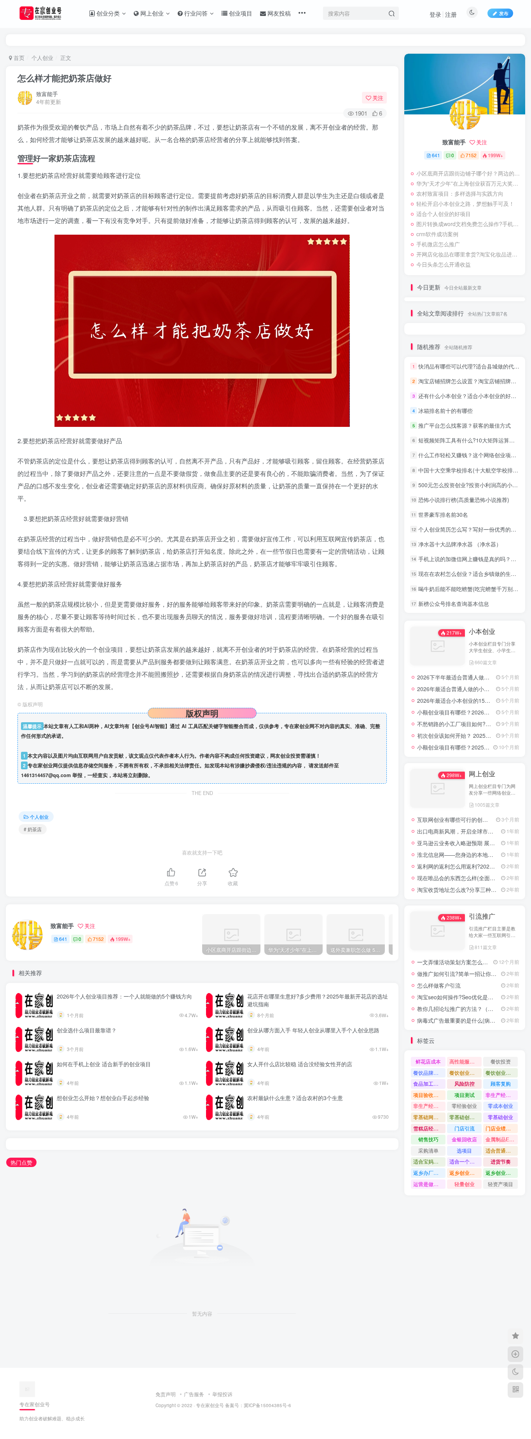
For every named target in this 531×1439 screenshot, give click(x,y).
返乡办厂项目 (428, 1172)
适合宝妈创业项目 (429, 1161)
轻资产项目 (500, 1184)
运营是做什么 (428, 1184)
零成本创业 (500, 1105)
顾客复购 (501, 1083)
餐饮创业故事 (501, 1072)
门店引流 (464, 1128)
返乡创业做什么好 (502, 1172)
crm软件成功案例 (437, 234)
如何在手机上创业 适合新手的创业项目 (104, 1064)
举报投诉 (222, 1394)
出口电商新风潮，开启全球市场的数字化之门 (471, 831)
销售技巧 (428, 1139)
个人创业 (42, 57)
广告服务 (194, 1394)
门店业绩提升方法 (502, 1128)
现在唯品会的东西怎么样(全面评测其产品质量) (473, 878)
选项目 (464, 1150)
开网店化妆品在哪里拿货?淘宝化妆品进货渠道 (468, 254)
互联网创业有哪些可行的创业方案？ (460, 819)
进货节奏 (501, 1161)
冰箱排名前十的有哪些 (445, 410)
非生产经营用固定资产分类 (429, 1105)
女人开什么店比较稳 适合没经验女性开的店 (299, 1064)
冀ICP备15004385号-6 (267, 1405)
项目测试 (464, 1095)
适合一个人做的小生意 (465, 1161)
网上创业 (482, 773)
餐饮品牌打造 (428, 1072)
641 (63, 938)
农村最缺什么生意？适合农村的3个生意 (295, 1098)
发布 (503, 13)
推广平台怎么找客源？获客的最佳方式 (464, 425)
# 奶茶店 (33, 829)
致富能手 (47, 94)
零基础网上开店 (429, 1117)
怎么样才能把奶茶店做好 (64, 78)
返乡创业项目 (464, 1172)
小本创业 (482, 631)
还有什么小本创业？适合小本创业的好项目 (470, 396)
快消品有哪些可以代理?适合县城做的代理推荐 (474, 366)
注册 (451, 14)
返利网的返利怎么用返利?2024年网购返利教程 (474, 866)
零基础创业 (500, 1117)
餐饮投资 (501, 1061)
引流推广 (482, 916)
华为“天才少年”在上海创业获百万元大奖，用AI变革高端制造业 (468, 183)
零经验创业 (464, 1105)
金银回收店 (464, 1139)
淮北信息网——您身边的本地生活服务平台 (469, 854)
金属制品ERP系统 (502, 1139)
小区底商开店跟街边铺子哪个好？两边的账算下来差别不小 (468, 173)
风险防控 (464, 1083)
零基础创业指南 (465, 1117)
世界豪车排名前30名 (443, 514)
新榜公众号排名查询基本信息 (453, 603)
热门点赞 (21, 1162)
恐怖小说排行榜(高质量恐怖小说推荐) (463, 500)
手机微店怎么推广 (438, 244)
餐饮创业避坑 (464, 1072)
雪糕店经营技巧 (429, 1128)
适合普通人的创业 (502, 1150)
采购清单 (428, 1150)
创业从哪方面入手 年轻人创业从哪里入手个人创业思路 (313, 1030)
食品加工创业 (428, 1083)
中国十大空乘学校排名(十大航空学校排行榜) (472, 470)
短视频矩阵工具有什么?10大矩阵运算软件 (469, 440)
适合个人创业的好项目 (443, 214)
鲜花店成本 (428, 1061)
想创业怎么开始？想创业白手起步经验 (103, 1098)
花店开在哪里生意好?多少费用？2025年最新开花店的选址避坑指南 (317, 1000)
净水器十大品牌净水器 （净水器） (459, 544)
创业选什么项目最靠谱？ (87, 1030)
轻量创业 (464, 1184)
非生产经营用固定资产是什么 (502, 1095)
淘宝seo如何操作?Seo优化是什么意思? (465, 997)
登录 (435, 14)
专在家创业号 (210, 1405)
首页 (18, 57)
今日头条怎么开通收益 (443, 264)
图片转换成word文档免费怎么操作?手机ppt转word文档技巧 (468, 224)
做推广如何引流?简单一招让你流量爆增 (465, 973)
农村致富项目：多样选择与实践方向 (459, 193)
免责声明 (165, 1394)
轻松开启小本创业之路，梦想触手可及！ (465, 203)
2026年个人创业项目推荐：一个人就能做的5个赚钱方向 (124, 996)
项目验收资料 (428, 1095)
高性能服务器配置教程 (465, 1061)
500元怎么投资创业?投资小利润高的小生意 (470, 485)
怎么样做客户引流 (439, 985)
